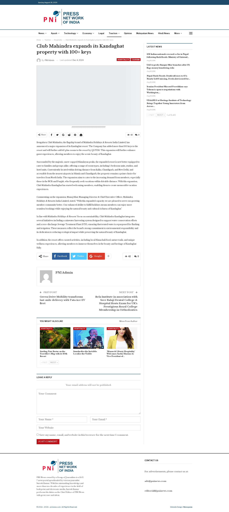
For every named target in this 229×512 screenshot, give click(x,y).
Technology (70, 33)
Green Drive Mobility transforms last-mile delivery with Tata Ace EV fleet (62, 300)
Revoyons (187, 507)
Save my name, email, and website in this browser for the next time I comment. (84, 435)
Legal (101, 33)
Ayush (54, 33)
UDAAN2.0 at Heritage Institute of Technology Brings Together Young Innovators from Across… (169, 103)
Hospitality (123, 60)
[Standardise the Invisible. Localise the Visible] (88, 338)
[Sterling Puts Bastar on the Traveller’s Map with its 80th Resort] (55, 338)
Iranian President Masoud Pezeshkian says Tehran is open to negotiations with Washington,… (167, 90)
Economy (87, 33)
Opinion (128, 33)
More (177, 33)
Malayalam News (145, 33)
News (41, 33)
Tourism (113, 33)
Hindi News (164, 33)
